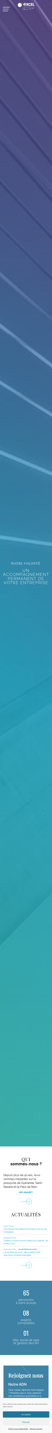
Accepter (26, 1414)
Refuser (26, 1422)
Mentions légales (36, 1429)
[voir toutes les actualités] (26, 1265)
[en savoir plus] (26, 1201)
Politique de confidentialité (18, 1429)
